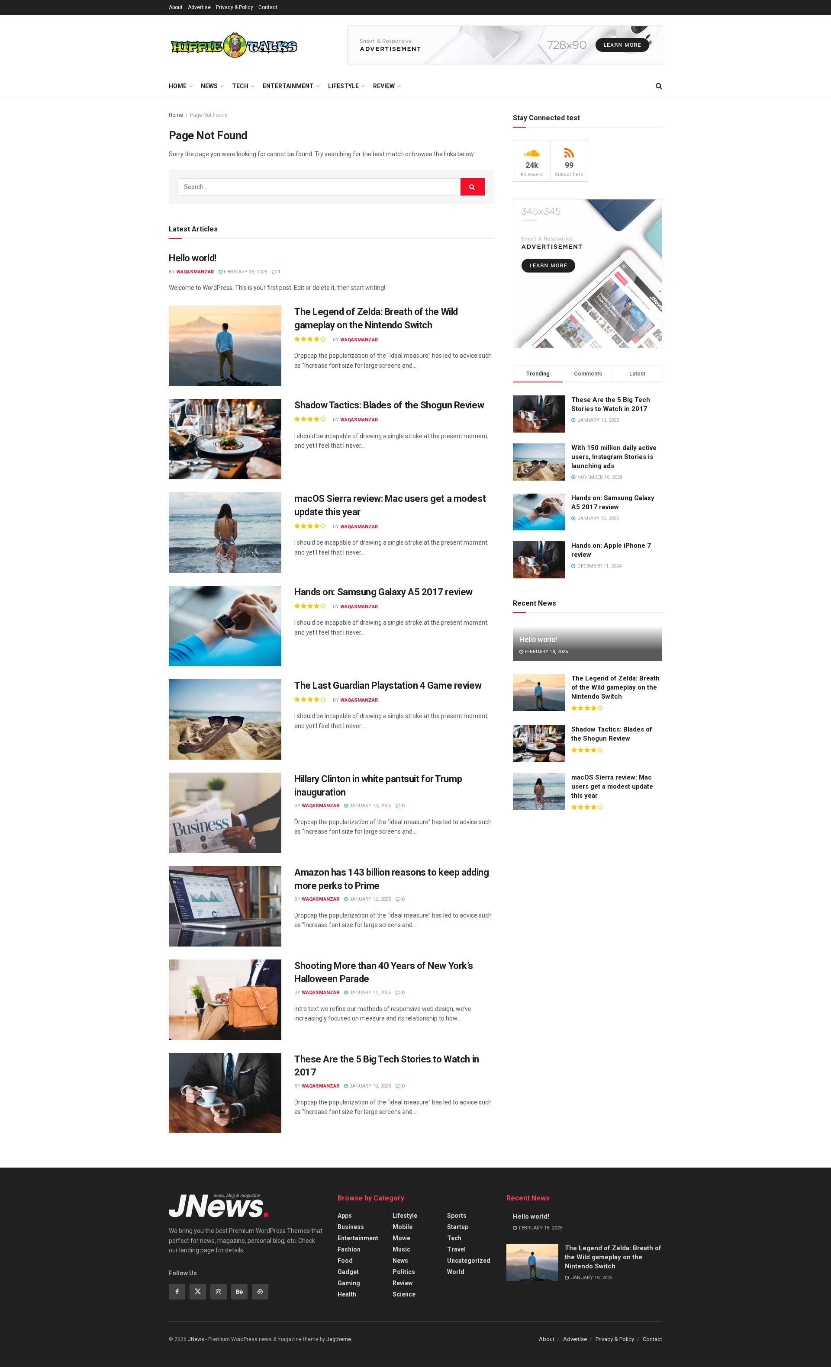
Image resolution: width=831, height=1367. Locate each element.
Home (178, 86)
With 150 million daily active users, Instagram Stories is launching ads (614, 457)
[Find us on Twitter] (198, 1292)
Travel (456, 1249)
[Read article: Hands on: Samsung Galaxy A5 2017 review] (225, 626)
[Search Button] (659, 86)
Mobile (402, 1226)
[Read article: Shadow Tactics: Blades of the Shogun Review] (225, 439)
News (209, 86)
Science (404, 1294)
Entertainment (288, 86)
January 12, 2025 (369, 899)
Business (351, 1226)
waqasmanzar (195, 272)
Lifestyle (343, 86)
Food (345, 1260)
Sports (457, 1215)
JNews (196, 1339)
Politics (404, 1271)
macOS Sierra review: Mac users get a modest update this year (612, 786)
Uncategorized (468, 1260)
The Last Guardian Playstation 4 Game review (387, 685)
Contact (267, 7)
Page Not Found (209, 115)
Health (347, 1294)
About (176, 7)
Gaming (349, 1283)
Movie (401, 1238)
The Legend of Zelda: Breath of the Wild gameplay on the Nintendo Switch (615, 687)
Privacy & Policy (234, 7)
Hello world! (192, 258)
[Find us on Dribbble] (260, 1292)
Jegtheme (338, 1339)
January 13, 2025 (369, 806)
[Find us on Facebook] (177, 1292)
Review (384, 86)
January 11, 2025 (369, 992)
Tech (240, 86)
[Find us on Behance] (239, 1292)
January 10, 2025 (369, 1086)
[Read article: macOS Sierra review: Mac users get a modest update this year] (225, 532)
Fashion (349, 1249)
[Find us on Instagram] (218, 1292)
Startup (457, 1226)
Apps (345, 1215)
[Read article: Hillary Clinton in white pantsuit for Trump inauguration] (225, 813)
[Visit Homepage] (234, 45)
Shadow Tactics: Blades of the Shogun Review (389, 405)
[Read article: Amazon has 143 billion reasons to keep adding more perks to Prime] (225, 906)
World (455, 1271)
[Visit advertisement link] (504, 45)
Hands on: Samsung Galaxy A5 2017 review (383, 592)
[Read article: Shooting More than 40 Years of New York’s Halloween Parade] (225, 999)
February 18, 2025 (244, 272)
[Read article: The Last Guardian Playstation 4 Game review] (225, 719)
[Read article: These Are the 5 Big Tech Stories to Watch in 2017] (225, 1093)
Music (401, 1249)
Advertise (199, 7)
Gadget (348, 1271)
